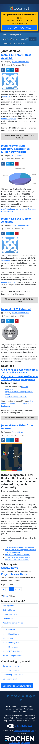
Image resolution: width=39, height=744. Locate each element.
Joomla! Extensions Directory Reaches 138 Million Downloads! (15, 148)
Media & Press (19, 43)
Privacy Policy (29, 715)
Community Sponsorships (13, 674)
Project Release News (20, 62)
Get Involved (8, 618)
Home (5, 35)
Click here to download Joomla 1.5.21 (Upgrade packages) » (19, 378)
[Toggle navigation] (4, 2)
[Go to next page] (15, 589)
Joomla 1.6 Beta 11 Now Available (17, 555)
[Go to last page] (19, 589)
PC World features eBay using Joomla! (19, 547)
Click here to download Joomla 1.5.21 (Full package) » (19, 371)
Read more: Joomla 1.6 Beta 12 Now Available (20, 300)
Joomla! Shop (8, 638)
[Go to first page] (3, 589)
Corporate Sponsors (11, 670)
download (6, 97)
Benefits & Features (10, 39)
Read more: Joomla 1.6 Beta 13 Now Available (20, 136)
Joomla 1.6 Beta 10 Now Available (17, 557)
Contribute (7, 43)
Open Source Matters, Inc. (24, 731)
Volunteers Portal (10, 679)
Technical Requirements (12, 655)
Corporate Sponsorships (12, 666)
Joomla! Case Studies (11, 634)
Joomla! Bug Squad (8, 118)
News (33, 39)
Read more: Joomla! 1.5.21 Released (20, 418)
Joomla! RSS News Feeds (12, 651)
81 (11, 589)
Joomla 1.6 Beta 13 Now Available (16, 56)
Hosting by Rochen (19, 743)
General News (17, 155)
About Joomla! (15, 35)
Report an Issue (23, 720)
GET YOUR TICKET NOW (19, 27)
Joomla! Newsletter (10, 647)
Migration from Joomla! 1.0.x (16, 397)
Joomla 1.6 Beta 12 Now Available (16, 220)
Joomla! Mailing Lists (11, 642)
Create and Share (10, 614)
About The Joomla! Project (13, 623)
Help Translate (9, 720)
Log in (33, 720)
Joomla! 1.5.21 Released (16, 309)
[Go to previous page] (7, 589)
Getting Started (9, 610)
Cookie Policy (9, 718)
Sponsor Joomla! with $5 (25, 718)
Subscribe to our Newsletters (17, 685)
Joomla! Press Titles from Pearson (17, 427)
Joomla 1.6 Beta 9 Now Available (17, 560)
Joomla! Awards (9, 630)
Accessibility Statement (13, 715)
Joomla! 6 (24, 39)
